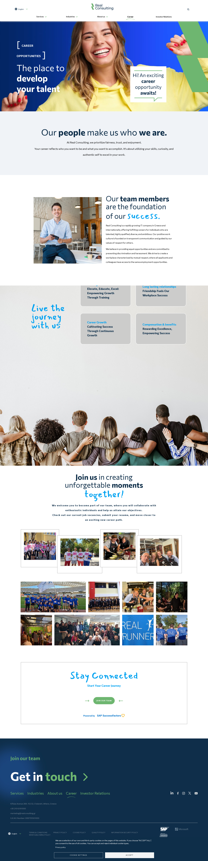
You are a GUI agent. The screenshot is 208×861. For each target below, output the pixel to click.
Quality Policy (98, 832)
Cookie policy (79, 832)
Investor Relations (164, 16)
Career (130, 16)
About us (101, 16)
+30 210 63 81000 (18, 808)
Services (40, 16)
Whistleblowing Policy (39, 835)
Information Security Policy (124, 832)
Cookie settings (78, 855)
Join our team (104, 701)
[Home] (102, 6)
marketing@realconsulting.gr (23, 813)
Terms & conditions (38, 832)
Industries (70, 16)
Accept (129, 855)
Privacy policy (60, 832)
